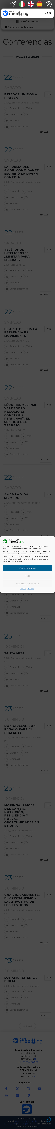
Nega (27, 576)
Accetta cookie (27, 568)
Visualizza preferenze (27, 583)
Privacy (31, 589)
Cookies (23, 589)
